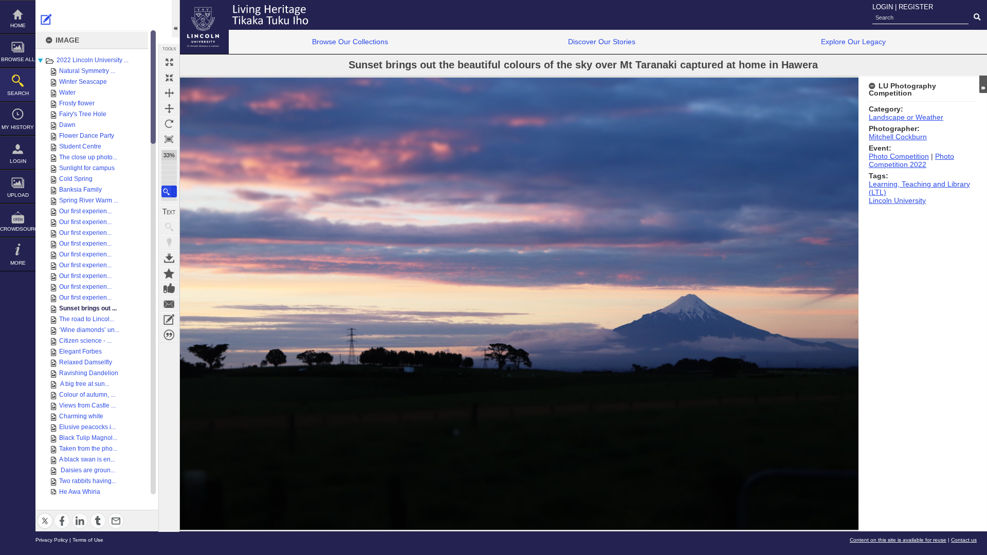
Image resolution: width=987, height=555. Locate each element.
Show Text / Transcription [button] (169, 211)
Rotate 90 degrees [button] (169, 124)
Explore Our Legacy (853, 42)
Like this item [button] (169, 289)
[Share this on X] (45, 514)
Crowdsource (17, 229)
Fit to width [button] (169, 93)
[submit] (976, 17)
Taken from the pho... (88, 448)
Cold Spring (76, 178)
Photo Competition (899, 156)
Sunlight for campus (87, 168)
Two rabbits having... (87, 481)
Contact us (964, 540)
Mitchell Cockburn (898, 137)
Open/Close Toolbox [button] (175, 19)
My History (18, 127)
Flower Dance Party (86, 135)
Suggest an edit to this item (46, 19)
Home (18, 25)
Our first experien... (85, 211)
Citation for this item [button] (169, 335)
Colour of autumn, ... (87, 394)
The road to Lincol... (86, 319)
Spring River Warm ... (88, 200)
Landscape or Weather (906, 117)
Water (67, 92)
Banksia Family (80, 189)
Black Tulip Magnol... (88, 437)
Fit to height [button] (169, 108)
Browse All (18, 59)
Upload (18, 195)
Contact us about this (169, 304)
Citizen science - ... (85, 340)
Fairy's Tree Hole (82, 114)
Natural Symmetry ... (87, 71)
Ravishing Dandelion (88, 373)
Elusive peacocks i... (87, 427)
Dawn (67, 124)
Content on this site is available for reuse (898, 540)
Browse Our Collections (350, 42)
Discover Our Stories (601, 42)
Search (18, 93)
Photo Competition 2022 (911, 160)
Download (169, 258)
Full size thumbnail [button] (169, 62)
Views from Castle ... (87, 405)
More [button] (18, 263)
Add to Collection (169, 273)
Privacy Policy (51, 540)
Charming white (81, 416)
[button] (169, 191)
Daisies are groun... (87, 470)
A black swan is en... (87, 459)
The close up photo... (88, 157)
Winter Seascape (83, 81)
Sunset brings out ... (88, 308)
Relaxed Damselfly (85, 362)
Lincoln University (897, 200)
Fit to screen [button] (169, 77)
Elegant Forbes (80, 351)
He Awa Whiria (79, 491)
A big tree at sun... (84, 383)
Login (18, 161)
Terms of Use (87, 540)
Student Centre (80, 146)
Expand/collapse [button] (983, 84)
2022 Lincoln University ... (93, 60)
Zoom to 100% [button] (169, 139)
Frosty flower (77, 103)
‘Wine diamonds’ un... (89, 330)
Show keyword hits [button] (169, 227)
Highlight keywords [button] (169, 242)
